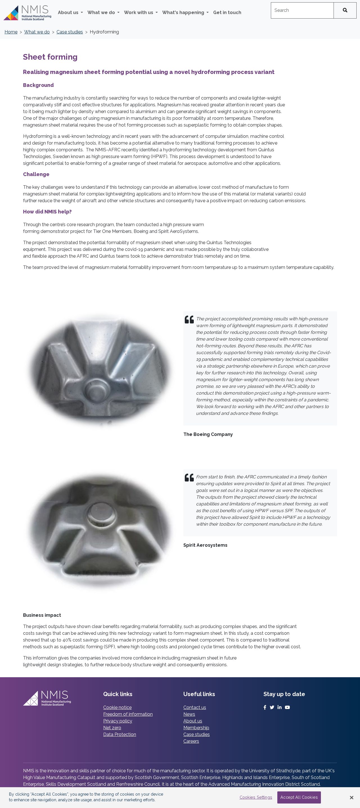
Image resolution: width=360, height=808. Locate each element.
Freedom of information (128, 714)
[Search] (345, 10)
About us (192, 721)
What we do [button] (101, 12)
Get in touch (227, 12)
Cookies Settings (256, 797)
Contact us (194, 707)
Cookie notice (117, 707)
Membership (196, 727)
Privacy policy (117, 721)
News (189, 714)
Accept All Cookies (299, 797)
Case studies (70, 32)
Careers (191, 741)
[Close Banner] (351, 797)
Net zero (112, 727)
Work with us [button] (139, 12)
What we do (37, 32)
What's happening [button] (183, 12)
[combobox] (302, 10)
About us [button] (69, 12)
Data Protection (119, 734)
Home (10, 32)
